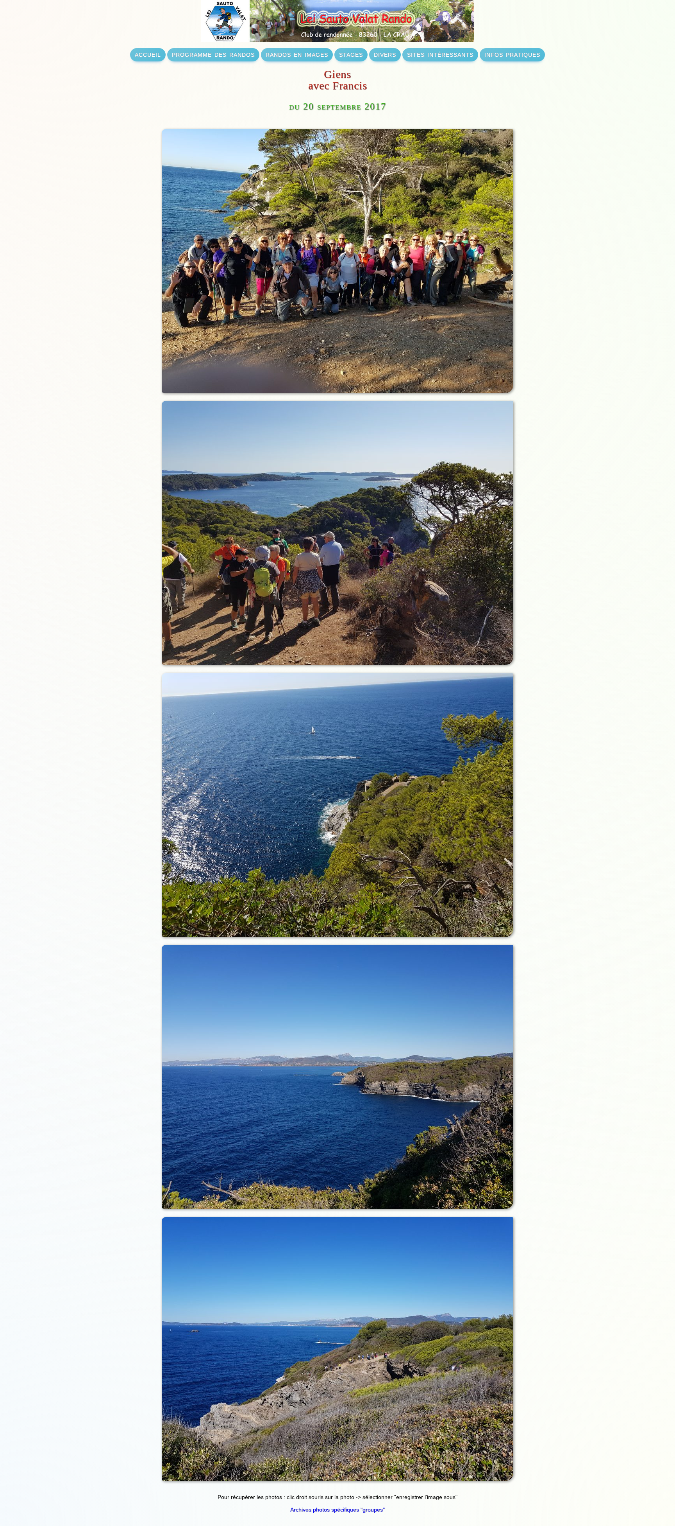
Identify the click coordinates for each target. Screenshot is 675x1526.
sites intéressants (440, 54)
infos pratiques (512, 54)
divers (385, 54)
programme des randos (213, 54)
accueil (148, 54)
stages (351, 54)
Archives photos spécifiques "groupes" (337, 1509)
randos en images (297, 54)
